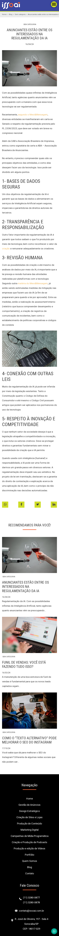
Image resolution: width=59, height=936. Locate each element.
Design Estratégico (29, 811)
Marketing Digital (30, 829)
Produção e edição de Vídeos (29, 848)
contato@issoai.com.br (31, 910)
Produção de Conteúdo (29, 823)
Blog (10, 14)
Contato (29, 873)
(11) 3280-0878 (31, 902)
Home (4, 14)
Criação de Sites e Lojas (29, 817)
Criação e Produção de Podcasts (29, 842)
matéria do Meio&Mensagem (33, 283)
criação (6, 248)
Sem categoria (20, 14)
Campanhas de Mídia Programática (29, 836)
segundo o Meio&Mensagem (33, 114)
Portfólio (29, 854)
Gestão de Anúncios (29, 804)
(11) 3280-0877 (31, 897)
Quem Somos (29, 861)
